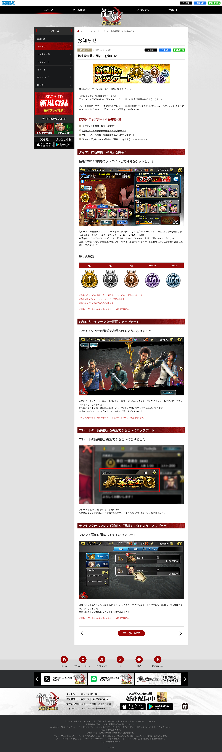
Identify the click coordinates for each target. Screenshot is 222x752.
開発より (41, 85)
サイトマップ (101, 666)
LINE (139, 666)
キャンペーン (43, 77)
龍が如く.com (157, 666)
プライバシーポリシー (83, 666)
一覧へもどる (131, 633)
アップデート (43, 62)
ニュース (88, 31)
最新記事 (41, 39)
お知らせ (101, 31)
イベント (41, 69)
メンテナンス (43, 54)
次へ (181, 633)
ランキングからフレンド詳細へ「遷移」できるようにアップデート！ (115, 139)
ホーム (64, 666)
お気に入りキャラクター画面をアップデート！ (104, 130)
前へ (82, 633)
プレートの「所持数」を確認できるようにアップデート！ (109, 135)
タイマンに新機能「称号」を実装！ (99, 126)
